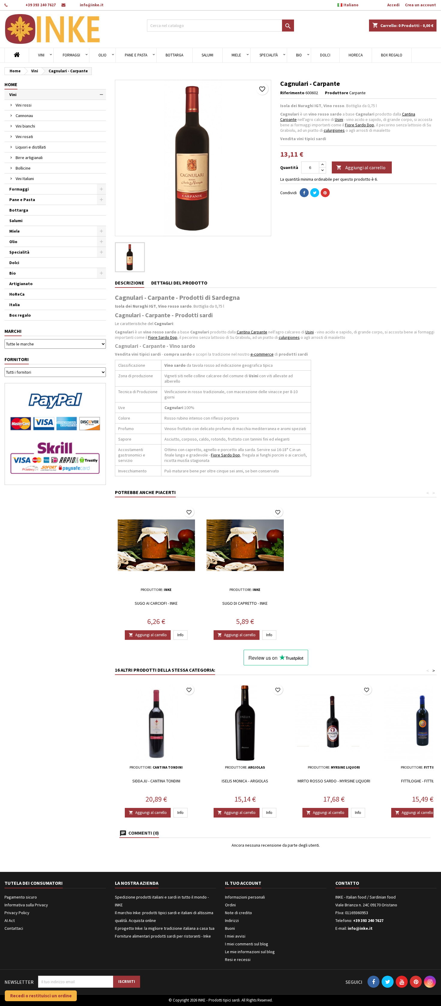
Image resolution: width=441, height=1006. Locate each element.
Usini (339, 119)
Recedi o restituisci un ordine (41, 995)
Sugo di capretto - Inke (245, 603)
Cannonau (24, 115)
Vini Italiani (25, 178)
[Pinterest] (325, 192)
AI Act (9, 920)
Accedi (393, 5)
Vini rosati (24, 136)
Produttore (336, 92)
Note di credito (238, 912)
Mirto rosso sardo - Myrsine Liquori (334, 781)
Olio (102, 55)
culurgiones (334, 130)
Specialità (269, 55)
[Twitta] (314, 192)
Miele (236, 55)
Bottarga (174, 55)
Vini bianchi (25, 126)
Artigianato (21, 283)
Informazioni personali (245, 897)
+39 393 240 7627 (41, 5)
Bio (299, 55)
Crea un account (420, 5)
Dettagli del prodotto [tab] (179, 283)
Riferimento (292, 92)
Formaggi (71, 55)
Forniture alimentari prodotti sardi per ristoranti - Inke (163, 936)
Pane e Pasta (136, 55)
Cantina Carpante (252, 332)
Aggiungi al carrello (361, 167)
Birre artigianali (29, 157)
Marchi (13, 331)
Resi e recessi (237, 959)
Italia (14, 304)
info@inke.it (92, 5)
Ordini (230, 905)
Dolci (325, 55)
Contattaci (13, 928)
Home (10, 84)
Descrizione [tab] (129, 283)
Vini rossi (24, 105)
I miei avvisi (235, 936)
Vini (41, 55)
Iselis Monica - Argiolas (245, 781)
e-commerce (262, 354)
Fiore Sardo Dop (359, 125)
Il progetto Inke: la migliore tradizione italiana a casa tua (164, 928)
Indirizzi (232, 920)
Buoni (230, 928)
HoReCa (356, 55)
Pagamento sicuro (20, 897)
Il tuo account (243, 883)
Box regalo (391, 55)
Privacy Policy (16, 912)
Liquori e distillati (31, 147)
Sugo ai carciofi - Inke (156, 603)
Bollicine (23, 168)
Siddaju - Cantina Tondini (156, 781)
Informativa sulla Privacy (26, 905)
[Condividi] (304, 192)
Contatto (347, 883)
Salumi (207, 55)
